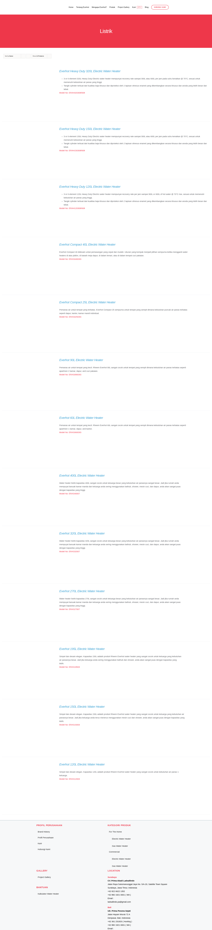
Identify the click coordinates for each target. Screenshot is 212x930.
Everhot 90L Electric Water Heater (81, 360)
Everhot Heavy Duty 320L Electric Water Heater (89, 71)
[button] (172, 7)
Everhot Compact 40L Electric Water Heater (87, 244)
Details (28, 93)
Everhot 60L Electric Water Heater (81, 417)
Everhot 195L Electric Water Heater (82, 649)
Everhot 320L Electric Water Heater (82, 533)
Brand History (44, 832)
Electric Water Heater (121, 839)
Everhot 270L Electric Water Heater (82, 591)
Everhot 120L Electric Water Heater (82, 764)
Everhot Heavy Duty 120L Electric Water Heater (89, 186)
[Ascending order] (28, 56)
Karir (40, 843)
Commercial (114, 852)
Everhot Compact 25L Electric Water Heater (87, 302)
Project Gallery (44, 877)
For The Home (115, 832)
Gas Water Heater (120, 846)
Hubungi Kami (44, 849)
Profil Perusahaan (46, 838)
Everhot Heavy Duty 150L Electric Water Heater (89, 129)
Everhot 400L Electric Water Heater (82, 475)
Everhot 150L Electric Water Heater (82, 706)
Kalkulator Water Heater (48, 894)
